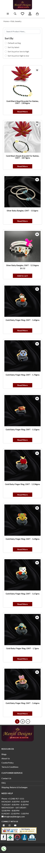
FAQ (4, 783)
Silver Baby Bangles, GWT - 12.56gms (22, 265)
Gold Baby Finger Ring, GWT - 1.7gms (22, 648)
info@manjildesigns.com (14, 816)
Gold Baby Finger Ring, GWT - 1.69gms (23, 539)
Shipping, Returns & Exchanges (15, 787)
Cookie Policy (8, 762)
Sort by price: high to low (18, 55)
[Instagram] (9, 825)
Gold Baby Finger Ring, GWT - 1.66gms (23, 703)
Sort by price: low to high (18, 51)
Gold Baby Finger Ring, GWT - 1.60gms (23, 320)
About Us (6, 758)
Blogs (4, 754)
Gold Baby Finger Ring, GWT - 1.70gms (23, 375)
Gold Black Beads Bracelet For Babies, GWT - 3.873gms (22, 157)
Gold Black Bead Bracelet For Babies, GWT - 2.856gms (22, 102)
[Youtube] (15, 825)
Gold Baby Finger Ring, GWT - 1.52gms (23, 429)
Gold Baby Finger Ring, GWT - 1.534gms (22, 484)
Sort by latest (13, 47)
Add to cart (22, 276)
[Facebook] (4, 825)
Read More (22, 111)
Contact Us (6, 778)
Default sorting (14, 43)
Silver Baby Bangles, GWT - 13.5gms (22, 210)
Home (6, 21)
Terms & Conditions (10, 767)
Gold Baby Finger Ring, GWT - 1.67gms (23, 593)
